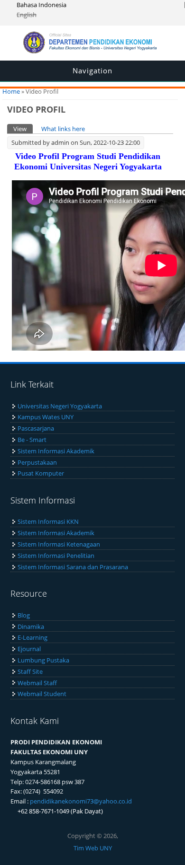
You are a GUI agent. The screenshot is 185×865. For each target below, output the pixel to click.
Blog (24, 615)
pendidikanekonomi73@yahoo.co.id (81, 801)
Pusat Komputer (41, 473)
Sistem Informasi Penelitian (56, 555)
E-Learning (32, 637)
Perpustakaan (37, 462)
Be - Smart (32, 439)
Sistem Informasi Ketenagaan (59, 544)
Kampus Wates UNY (46, 417)
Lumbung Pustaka (43, 660)
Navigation (92, 70)
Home (11, 91)
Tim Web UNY (93, 848)
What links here (63, 128)
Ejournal (29, 648)
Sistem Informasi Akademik (56, 451)
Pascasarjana (36, 428)
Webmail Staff (37, 683)
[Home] (92, 51)
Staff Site (30, 671)
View (23, 128)
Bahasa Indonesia (41, 4)
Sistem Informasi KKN (48, 521)
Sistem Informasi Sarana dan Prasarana (73, 567)
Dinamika (31, 626)
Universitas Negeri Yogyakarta (60, 406)
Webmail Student (42, 693)
